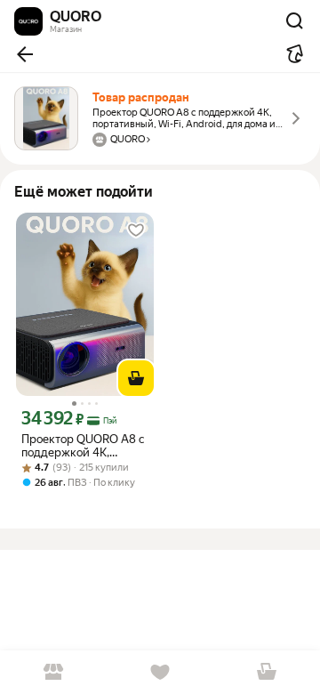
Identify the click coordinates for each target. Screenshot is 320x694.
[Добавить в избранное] (136, 230)
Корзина (266, 672)
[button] (25, 54)
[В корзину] (136, 378)
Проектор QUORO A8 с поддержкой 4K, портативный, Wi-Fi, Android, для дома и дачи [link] (83, 445)
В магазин (53, 672)
